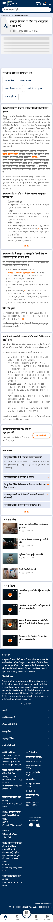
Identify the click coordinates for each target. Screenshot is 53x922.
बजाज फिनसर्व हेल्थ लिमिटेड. (32, 796)
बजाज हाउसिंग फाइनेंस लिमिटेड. (33, 785)
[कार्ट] (49, 4)
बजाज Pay (36, 157)
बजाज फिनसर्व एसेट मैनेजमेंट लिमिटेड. (32, 803)
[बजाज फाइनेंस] (13, 3)
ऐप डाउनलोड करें (41, 436)
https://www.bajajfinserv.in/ (21, 273)
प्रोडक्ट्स (26, 915)
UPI (38, 229)
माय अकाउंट (47, 920)
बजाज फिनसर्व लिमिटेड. (34, 757)
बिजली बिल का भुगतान (10, 154)
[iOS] (38, 825)
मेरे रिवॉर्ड (17, 920)
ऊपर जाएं (27, 704)
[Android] (31, 825)
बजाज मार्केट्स (30, 779)
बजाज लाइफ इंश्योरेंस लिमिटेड (33, 774)
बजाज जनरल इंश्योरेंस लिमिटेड (33, 767)
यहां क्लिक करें (24, 319)
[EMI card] (38, 3)
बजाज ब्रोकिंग (30, 791)
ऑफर (36, 920)
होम (6, 920)
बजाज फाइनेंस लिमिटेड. (34, 761)
